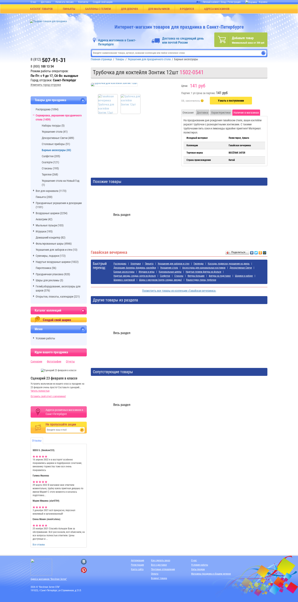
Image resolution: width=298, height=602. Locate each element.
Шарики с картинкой (124, 279)
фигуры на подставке (220, 275)
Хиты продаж (198, 569)
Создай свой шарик (103, 2)
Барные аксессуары (124, 271)
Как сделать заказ (160, 560)
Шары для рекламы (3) (49, 280)
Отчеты (70, 361)
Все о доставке (159, 564)
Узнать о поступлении (231, 100)
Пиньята (149, 263)
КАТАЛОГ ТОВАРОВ (41, 9)
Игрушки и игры (146, 271)
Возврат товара (159, 578)
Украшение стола (169, 267)
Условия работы (45, 338)
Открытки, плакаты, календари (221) (58, 296)
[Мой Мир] (265, 251)
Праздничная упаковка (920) (53, 274)
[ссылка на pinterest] (84, 570)
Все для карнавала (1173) (51, 190)
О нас (33, 2)
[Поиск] (263, 53)
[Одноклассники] (260, 251)
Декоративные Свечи (241, 267)
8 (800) (42, 66)
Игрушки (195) (44, 231)
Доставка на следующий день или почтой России (183, 40)
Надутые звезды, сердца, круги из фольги (135, 275)
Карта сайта (137, 569)
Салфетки (165, 275)
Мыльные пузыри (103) (49, 225)
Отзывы (37, 440)
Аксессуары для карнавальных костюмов (203, 267)
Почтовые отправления (163, 569)
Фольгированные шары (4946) (54, 243)
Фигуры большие (196, 275)
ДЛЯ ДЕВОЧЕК (129, 9)
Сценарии (36, 361)
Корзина (263, 2)
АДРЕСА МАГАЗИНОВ (216, 9)
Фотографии (54, 361)
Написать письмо (65, 2)
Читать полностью (40, 390)
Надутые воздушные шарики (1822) (57, 261)
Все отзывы (39, 544)
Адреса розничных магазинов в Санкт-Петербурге (64, 412)
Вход (223, 2)
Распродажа (120, 263)
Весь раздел (121, 215)
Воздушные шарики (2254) (51, 213)
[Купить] (192, 101)
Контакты (83, 2)
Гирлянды (199, 263)
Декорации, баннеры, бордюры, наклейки (135, 267)
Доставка (46, 2)
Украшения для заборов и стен (173, 263)
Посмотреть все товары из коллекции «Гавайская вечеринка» (179, 290)
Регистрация (234, 2)
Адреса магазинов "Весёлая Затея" (49, 579)
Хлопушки (136, 263)
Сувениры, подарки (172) (50, 255)
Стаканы (178, 275)
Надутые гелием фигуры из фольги (203, 271)
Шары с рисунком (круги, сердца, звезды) (160, 279)
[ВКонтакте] (252, 251)
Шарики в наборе (244, 275)
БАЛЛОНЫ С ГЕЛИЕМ (98, 9)
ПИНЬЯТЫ (69, 9)
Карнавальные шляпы (170, 271)
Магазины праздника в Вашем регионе (211, 573)
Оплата (154, 573)
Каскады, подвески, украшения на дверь (229, 263)
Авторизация (137, 560)
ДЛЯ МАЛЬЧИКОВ (159, 9)
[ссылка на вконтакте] (84, 562)
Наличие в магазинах (246, 112)
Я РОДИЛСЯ (187, 9)
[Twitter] (256, 251)
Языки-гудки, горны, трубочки (201, 279)
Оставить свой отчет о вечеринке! (48, 396)
